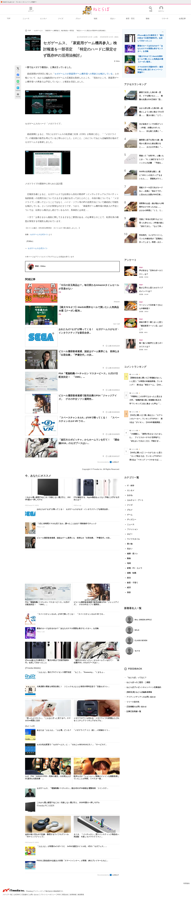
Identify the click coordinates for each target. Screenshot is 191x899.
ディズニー (131, 519)
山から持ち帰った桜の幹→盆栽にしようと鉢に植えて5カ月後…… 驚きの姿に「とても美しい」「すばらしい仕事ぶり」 (151, 115)
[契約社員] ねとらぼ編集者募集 (138, 692)
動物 (147, 18)
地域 (95, 18)
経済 (129, 587)
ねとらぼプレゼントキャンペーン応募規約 (142, 687)
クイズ (60, 18)
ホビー (130, 534)
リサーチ (165, 18)
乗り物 (130, 544)
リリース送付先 (131, 702)
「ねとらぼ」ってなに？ (135, 677)
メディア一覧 (7, 894)
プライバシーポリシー (48, 894)
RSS (59, 894)
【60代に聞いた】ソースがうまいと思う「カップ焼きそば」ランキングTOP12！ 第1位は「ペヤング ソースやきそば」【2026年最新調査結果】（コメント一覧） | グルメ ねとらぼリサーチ (146, 460)
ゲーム (130, 515)
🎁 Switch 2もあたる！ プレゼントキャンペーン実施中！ (19, 2)
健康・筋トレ (132, 553)
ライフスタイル (133, 539)
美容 (129, 592)
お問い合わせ (34, 894)
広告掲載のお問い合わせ (135, 707)
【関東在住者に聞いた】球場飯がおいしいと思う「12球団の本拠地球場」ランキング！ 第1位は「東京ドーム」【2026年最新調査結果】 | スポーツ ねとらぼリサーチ (145, 385)
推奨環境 (81, 894)
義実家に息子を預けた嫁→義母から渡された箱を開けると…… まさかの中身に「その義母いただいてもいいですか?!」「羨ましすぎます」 (151, 147)
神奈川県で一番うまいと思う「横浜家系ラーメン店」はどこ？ (151, 325)
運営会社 (65, 894)
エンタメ (43, 18)
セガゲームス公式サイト (39, 234)
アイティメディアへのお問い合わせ (140, 697)
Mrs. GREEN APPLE (143, 620)
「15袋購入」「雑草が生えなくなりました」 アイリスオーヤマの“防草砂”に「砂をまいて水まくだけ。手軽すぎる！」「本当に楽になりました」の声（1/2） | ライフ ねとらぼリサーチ (145, 441)
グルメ (78, 18)
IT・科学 (130, 486)
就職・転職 (131, 573)
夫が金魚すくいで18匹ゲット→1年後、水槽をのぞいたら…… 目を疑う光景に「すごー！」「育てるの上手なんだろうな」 (151, 131)
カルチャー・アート (135, 500)
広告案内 (24, 894)
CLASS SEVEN (141, 640)
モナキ (137, 651)
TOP (8, 18)
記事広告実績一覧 (132, 711)
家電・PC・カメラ (134, 568)
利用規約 (186, 883)
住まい (112, 18)
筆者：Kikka (40, 266)
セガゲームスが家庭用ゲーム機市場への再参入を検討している (83, 74)
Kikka (118, 61)
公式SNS (17, 894)
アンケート (130, 260)
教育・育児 (130, 18)
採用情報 (73, 894)
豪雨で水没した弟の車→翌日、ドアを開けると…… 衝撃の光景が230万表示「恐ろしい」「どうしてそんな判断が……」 (151, 99)
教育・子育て (132, 583)
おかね (130, 495)
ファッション (132, 529)
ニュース (26, 18)
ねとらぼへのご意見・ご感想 (137, 682)
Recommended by (103, 462)
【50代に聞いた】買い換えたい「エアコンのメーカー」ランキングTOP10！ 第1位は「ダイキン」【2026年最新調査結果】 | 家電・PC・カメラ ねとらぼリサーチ (146, 422)
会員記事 (182, 18)
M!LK (137, 630)
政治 (129, 578)
